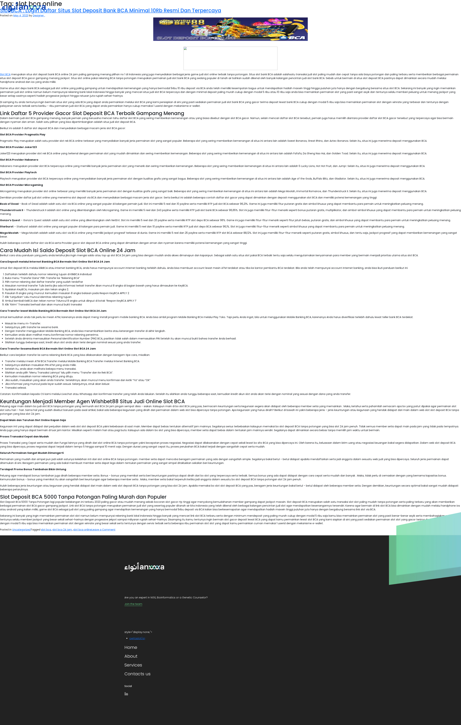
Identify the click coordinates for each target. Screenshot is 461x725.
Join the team (133, 604)
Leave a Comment (103, 529)
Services (425, 7)
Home (394, 7)
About (409, 7)
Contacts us (447, 7)
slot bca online (82, 529)
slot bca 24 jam (62, 529)
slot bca (46, 529)
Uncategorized (21, 529)
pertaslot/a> (137, 638)
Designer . (39, 15)
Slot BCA (5, 74)
